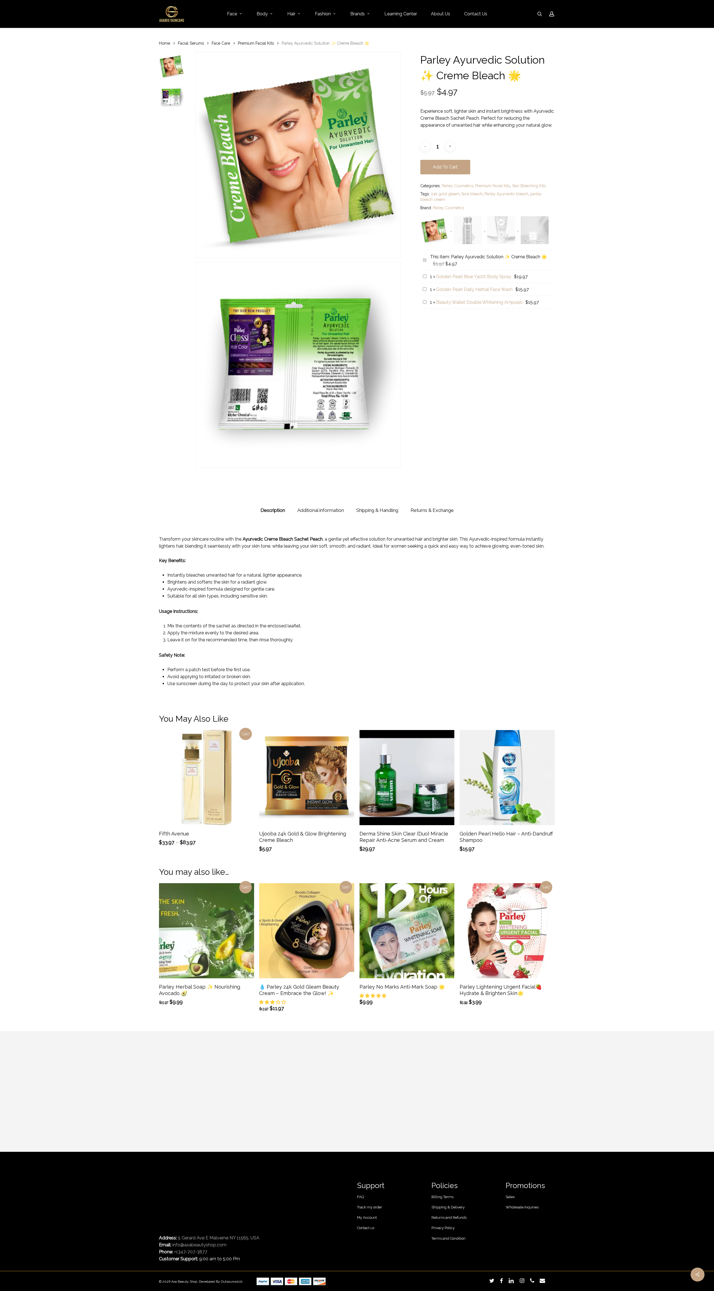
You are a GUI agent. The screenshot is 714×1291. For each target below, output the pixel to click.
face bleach (472, 194)
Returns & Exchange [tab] (432, 510)
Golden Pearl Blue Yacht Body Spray (473, 276)
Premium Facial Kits (256, 43)
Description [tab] (272, 510)
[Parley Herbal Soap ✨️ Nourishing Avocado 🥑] (206, 930)
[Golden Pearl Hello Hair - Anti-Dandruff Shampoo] (507, 777)
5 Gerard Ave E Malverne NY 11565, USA (218, 1238)
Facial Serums (191, 43)
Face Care (221, 43)
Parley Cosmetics (457, 186)
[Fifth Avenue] (206, 777)
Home (164, 43)
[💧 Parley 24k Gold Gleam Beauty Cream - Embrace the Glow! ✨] (306, 930)
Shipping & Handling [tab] (377, 510)
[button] (273, 1002)
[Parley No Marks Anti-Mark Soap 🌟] (407, 930)
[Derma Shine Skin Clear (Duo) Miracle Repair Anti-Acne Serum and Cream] (407, 777)
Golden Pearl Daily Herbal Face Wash (474, 289)
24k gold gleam (445, 194)
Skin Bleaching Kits (529, 186)
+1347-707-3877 (190, 1251)
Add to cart (445, 167)
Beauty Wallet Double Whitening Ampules (479, 302)
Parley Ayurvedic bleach (506, 194)
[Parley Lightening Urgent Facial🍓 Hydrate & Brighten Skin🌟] (507, 930)
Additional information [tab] (320, 510)
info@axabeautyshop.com (199, 1244)
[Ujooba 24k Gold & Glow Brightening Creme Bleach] (306, 777)
